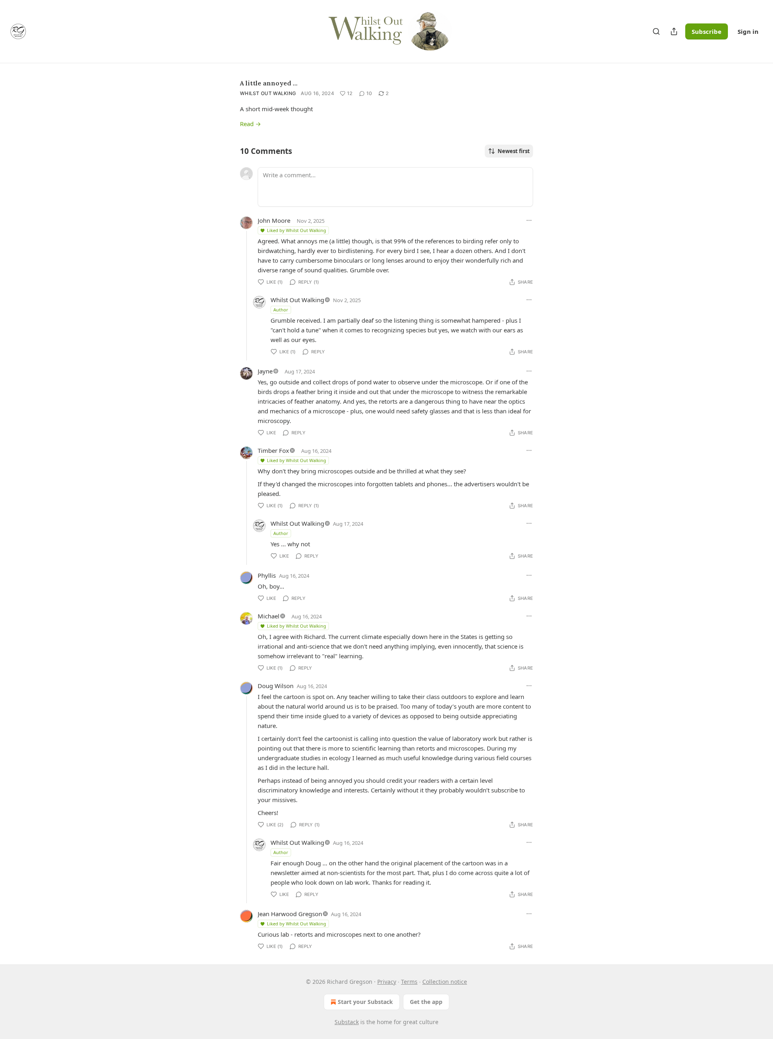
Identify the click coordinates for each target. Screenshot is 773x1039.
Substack (347, 1022)
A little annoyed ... (269, 83)
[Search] (656, 31)
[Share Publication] (674, 31)
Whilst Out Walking (268, 93)
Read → (250, 124)
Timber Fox (273, 450)
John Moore (274, 220)
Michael (268, 616)
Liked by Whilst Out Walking (296, 230)
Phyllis (267, 575)
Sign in (748, 31)
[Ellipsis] (529, 220)
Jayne (265, 371)
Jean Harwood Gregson (290, 914)
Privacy (386, 981)
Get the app (426, 1002)
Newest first (514, 151)
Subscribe (706, 31)
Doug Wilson (275, 686)
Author (280, 310)
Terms (409, 981)
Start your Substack (365, 1002)
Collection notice (444, 981)
